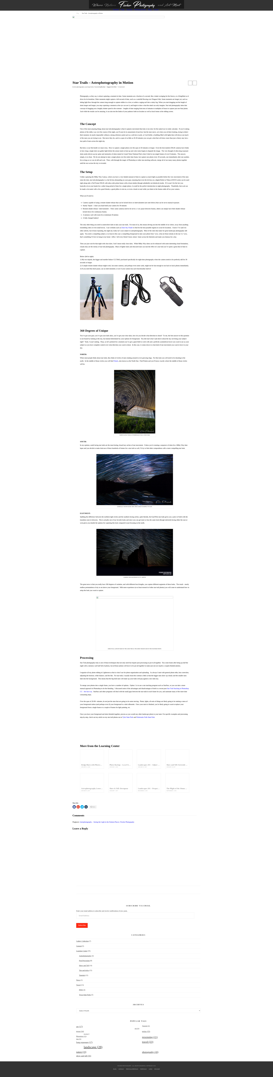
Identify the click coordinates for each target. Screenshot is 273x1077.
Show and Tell (84, 965)
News (78, 980)
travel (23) (147, 1041)
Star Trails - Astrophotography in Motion (92, 13)
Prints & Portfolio (132, 1069)
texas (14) (80, 1031)
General (79, 946)
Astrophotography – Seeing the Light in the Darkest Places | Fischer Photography (107, 822)
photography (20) (150, 1052)
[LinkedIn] (134, 1072)
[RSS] (146, 1072)
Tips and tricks (84, 970)
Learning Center (89, 87)
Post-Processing (84, 961)
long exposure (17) (84, 1042)
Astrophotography (79, 87)
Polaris (116, 361)
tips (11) (78, 1039)
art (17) (79, 1027)
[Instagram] (138, 1072)
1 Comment (121, 87)
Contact (121, 1069)
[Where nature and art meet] (136, 4)
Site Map (157, 1069)
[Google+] (130, 1072)
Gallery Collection (82, 941)
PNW (81, 990)
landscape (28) (93, 1047)
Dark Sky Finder (127, 228)
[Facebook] (126, 1072)
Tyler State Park (127, 717)
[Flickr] (142, 1072)
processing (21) (150, 1037)
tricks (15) (146, 1031)
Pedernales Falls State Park (145, 717)
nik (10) (137, 1028)
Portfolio (143, 1069)
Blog (77, 13)
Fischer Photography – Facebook (92, 889)
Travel (78, 985)
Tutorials (96, 87)
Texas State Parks (85, 995)
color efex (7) (86, 1034)
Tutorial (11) (146, 1026)
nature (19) (81, 1052)
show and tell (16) (83, 1056)
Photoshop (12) (81, 1036)
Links (150, 1069)
